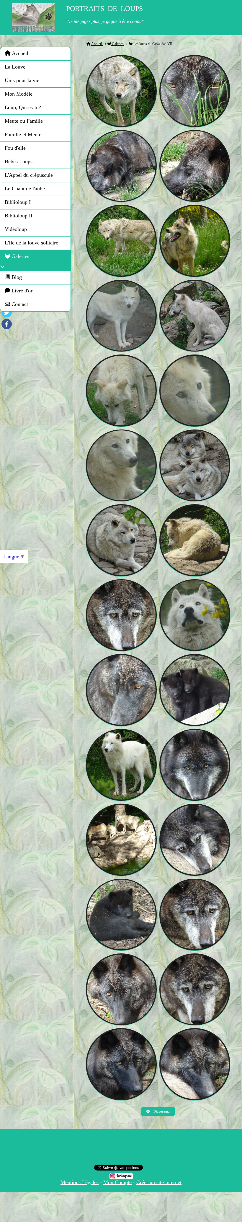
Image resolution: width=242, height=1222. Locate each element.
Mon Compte (117, 1182)
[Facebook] (6, 324)
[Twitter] (6, 312)
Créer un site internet (159, 1182)
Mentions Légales (79, 1182)
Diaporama (161, 1111)
